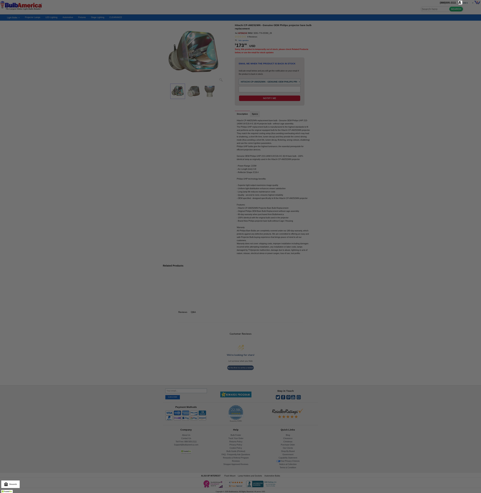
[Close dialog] (266, 218)
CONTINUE (240, 267)
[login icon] (460, 2)
